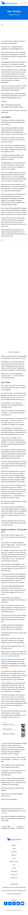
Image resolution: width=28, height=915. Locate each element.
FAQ (14, 864)
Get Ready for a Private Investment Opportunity (14, 887)
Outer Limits (14, 851)
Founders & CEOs (14, 861)
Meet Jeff (14, 855)
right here (16, 717)
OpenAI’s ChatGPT (17, 397)
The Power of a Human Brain (14, 893)
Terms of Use (14, 874)
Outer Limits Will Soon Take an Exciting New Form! (14, 890)
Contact (14, 868)
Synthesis (11, 442)
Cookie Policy (14, 871)
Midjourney (21, 399)
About (14, 858)
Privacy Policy (14, 877)
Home (14, 848)
